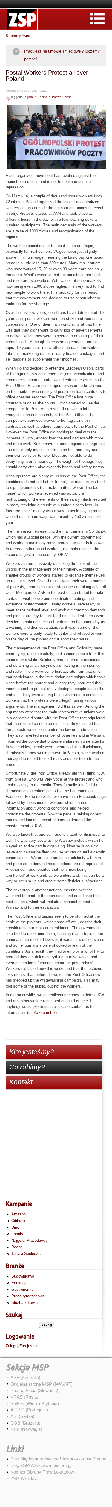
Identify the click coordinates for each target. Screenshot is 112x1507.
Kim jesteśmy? (31, 1052)
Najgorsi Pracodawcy (29, 1240)
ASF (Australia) (25, 1377)
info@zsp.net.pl (42, 1012)
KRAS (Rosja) (24, 1396)
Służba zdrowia (24, 1302)
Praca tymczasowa (28, 1296)
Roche (16, 1247)
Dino (15, 1227)
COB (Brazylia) (25, 1422)
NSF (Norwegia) (26, 1429)
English (28, 97)
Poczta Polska (62, 97)
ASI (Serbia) (22, 1416)
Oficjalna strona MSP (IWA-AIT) (41, 1384)
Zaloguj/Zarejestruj (22, 1346)
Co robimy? (27, 1067)
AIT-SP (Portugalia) (29, 1409)
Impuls (17, 1234)
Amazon (18, 1214)
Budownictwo (22, 1276)
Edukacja (19, 1283)
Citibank (18, 1220)
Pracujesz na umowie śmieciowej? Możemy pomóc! (62, 55)
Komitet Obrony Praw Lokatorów (42, 1471)
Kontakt (21, 1082)
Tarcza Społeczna (26, 1253)
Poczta (42, 97)
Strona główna (18, 35)
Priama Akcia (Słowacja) (34, 1390)
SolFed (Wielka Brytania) (34, 1403)
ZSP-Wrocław (24, 1478)
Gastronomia (22, 1289)
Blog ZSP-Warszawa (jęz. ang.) (41, 1465)
